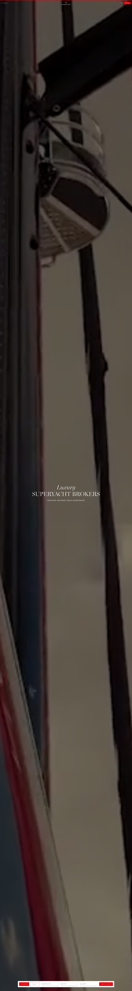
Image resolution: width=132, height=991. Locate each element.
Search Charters (106, 984)
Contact (127, 3)
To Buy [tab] (34, 984)
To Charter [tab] (24, 984)
